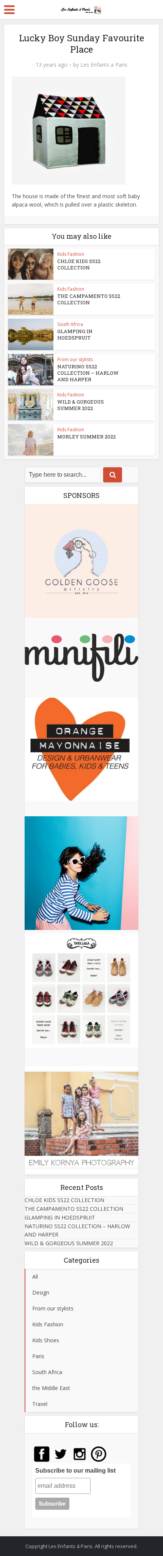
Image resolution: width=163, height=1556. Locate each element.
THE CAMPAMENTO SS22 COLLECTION (88, 299)
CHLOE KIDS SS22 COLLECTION (78, 264)
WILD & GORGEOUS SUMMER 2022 (80, 405)
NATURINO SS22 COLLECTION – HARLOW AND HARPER (88, 373)
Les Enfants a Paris (103, 64)
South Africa (70, 324)
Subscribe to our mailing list (75, 1470)
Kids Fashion (70, 254)
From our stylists (75, 359)
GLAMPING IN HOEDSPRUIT (74, 334)
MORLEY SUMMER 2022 (86, 436)
